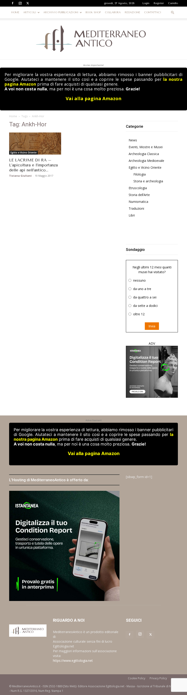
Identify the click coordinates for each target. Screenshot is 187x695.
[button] (172, 12)
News (133, 140)
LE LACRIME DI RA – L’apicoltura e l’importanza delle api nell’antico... (33, 165)
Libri (132, 215)
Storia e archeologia (148, 181)
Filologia (139, 174)
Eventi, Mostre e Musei (146, 147)
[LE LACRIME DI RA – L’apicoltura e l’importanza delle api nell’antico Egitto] (35, 143)
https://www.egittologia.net (73, 660)
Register (159, 3)
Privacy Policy (158, 678)
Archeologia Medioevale (146, 160)
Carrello (173, 3)
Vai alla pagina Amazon (94, 98)
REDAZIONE (132, 12)
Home (13, 116)
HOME (15, 12)
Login (146, 3)
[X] (27, 3)
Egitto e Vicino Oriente (23, 152)
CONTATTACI (152, 12)
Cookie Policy (136, 678)
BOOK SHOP (93, 12)
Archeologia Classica (144, 154)
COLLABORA (113, 12)
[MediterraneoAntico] (93, 38)
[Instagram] (20, 3)
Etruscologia (138, 188)
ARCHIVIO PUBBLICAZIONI (60, 12)
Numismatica (138, 201)
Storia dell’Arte (139, 195)
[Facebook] (12, 3)
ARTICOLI (29, 12)
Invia (151, 326)
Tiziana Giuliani (20, 175)
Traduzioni (136, 208)
